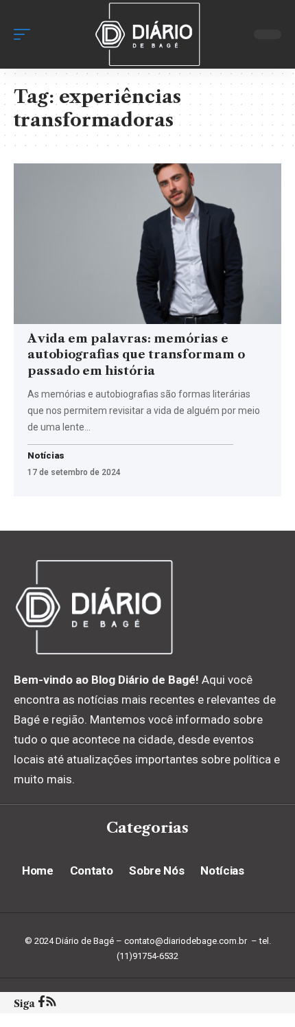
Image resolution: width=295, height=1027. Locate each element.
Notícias (45, 456)
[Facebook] (41, 1003)
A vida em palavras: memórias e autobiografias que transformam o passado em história (136, 355)
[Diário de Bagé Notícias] (147, 34)
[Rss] (51, 1003)
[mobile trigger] (25, 34)
